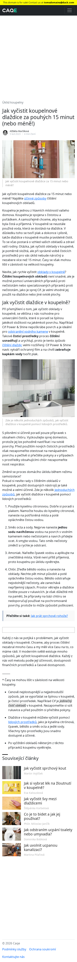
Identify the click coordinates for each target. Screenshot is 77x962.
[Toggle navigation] (69, 10)
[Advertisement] (38, 55)
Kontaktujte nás (13, 957)
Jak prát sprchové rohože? (49, 616)
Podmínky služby (14, 949)
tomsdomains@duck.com (59, 2)
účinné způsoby (35, 198)
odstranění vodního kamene (28, 331)
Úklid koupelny (12, 102)
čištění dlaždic (12, 345)
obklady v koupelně (51, 272)
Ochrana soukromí (42, 949)
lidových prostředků (22, 722)
